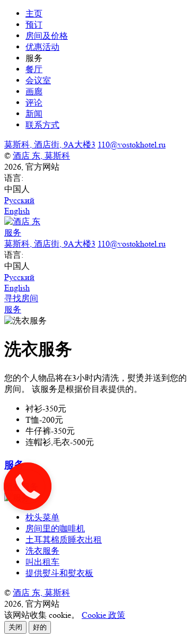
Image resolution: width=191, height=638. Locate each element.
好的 (40, 627)
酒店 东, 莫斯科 (41, 156)
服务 (12, 309)
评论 (33, 103)
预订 (33, 25)
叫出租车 (42, 562)
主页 (33, 13)
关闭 (15, 627)
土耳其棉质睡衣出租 (63, 540)
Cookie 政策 (103, 615)
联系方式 (42, 125)
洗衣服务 (42, 551)
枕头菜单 (42, 517)
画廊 (33, 91)
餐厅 (33, 69)
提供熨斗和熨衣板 (59, 573)
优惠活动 (42, 47)
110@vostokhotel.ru (132, 144)
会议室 (38, 80)
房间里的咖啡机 (55, 528)
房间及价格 (46, 36)
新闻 (33, 114)
